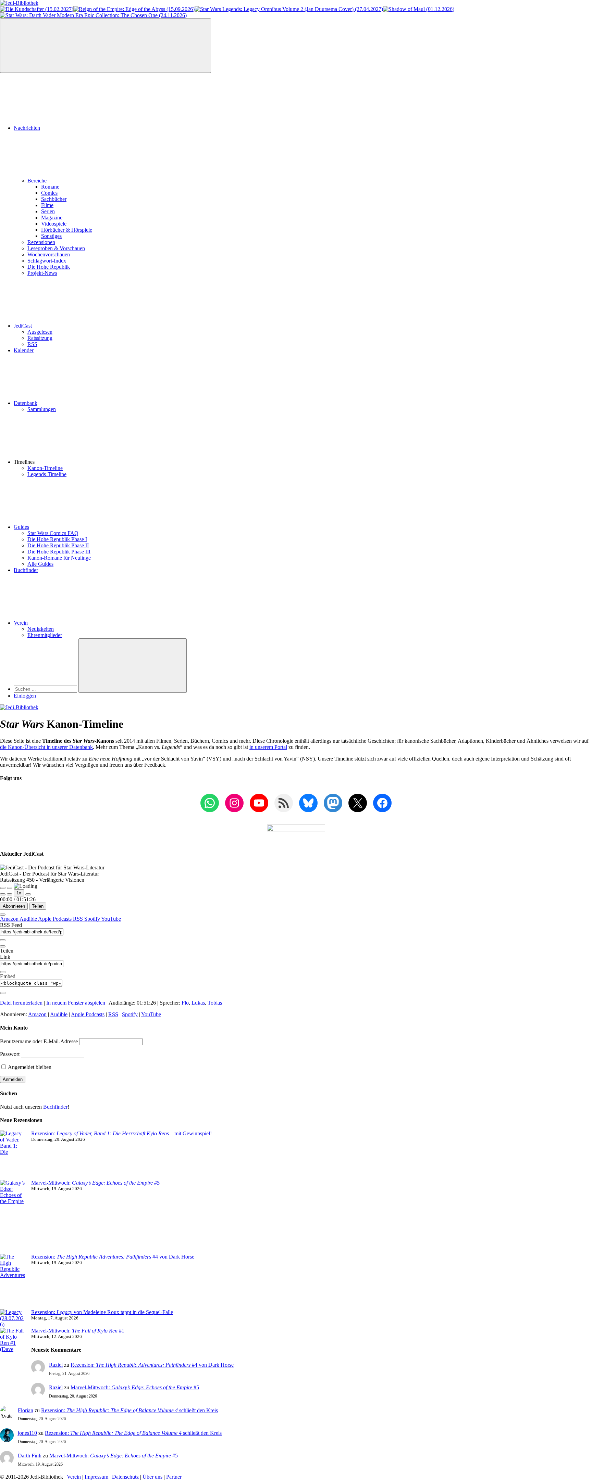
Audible (29, 919)
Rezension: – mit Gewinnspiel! (121, 1133)
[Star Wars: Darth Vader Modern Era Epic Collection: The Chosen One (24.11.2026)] (93, 15)
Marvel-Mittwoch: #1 (77, 1331)
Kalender (24, 350)
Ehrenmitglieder (44, 635)
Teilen (38, 906)
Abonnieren (14, 906)
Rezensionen (41, 242)
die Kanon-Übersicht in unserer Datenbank (46, 747)
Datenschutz (125, 1477)
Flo (185, 1003)
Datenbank (25, 403)
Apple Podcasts (55, 919)
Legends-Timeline (46, 474)
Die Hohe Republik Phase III (58, 551)
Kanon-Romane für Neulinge (59, 558)
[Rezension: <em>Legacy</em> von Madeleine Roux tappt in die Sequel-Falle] (13, 1318)
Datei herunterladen (21, 1003)
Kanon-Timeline (45, 468)
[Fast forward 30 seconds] (28, 894)
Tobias (215, 1003)
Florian (25, 1410)
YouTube (111, 919)
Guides (21, 527)
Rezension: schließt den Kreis (129, 1410)
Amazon (10, 919)
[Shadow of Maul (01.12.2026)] (418, 9)
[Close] (2, 915)
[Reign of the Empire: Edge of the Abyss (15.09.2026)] (134, 9)
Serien (48, 211)
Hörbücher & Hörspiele (66, 230)
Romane (50, 187)
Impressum (96, 1477)
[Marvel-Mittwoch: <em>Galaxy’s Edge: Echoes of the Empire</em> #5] (13, 1217)
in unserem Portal (268, 747)
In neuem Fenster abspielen (75, 1003)
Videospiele (53, 224)
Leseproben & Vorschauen (56, 248)
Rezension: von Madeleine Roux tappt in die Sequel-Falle (102, 1312)
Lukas (198, 1003)
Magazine (51, 217)
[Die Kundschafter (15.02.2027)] (36, 9)
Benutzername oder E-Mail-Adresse (39, 1041)
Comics (49, 193)
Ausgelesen (39, 332)
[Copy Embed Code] (2, 993)
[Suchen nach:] (46, 689)
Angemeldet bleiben (29, 1067)
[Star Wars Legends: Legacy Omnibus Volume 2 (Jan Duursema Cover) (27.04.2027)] (289, 9)
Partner (174, 1477)
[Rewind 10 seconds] (9, 894)
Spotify (92, 919)
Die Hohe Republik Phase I (57, 539)
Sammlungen (41, 409)
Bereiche (37, 180)
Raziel (56, 1365)
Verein (21, 623)
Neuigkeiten (40, 629)
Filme (47, 205)
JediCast (23, 326)
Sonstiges (51, 236)
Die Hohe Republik (48, 267)
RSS (32, 344)
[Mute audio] (2, 894)
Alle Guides (40, 564)
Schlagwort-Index (46, 261)
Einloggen (25, 696)
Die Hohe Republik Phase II (58, 545)
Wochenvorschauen (48, 254)
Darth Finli (29, 1455)
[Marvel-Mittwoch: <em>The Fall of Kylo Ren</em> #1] (13, 1355)
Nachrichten (27, 128)
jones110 (27, 1433)
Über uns (152, 1477)
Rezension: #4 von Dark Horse (112, 1257)
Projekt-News (42, 273)
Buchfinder (26, 570)
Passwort (10, 1054)
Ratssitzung (39, 338)
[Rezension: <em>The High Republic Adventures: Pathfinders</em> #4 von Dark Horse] (13, 1281)
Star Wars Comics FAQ (52, 533)
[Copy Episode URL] (2, 972)
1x (18, 892)
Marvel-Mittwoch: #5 (95, 1183)
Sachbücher (53, 199)
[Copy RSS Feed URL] (2, 940)
